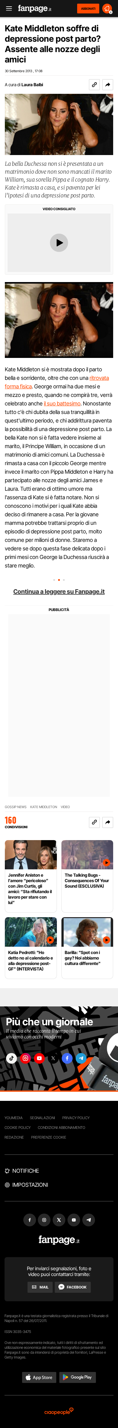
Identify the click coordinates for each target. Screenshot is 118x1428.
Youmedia (14, 1117)
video (65, 807)
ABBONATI (88, 8)
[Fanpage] (59, 1240)
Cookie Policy (18, 1127)
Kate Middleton (43, 807)
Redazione (14, 1137)
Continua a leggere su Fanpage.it (59, 591)
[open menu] (7, 8)
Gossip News (16, 807)
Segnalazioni (42, 1117)
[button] (107, 84)
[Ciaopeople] (59, 1412)
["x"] (53, 1058)
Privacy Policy (76, 1117)
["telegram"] (81, 1058)
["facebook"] (67, 1058)
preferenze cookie (48, 1137)
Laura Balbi (32, 84)
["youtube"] (39, 1058)
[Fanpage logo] (34, 8)
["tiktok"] (11, 1058)
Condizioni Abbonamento (61, 1127)
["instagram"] (25, 1058)
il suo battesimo (62, 403)
